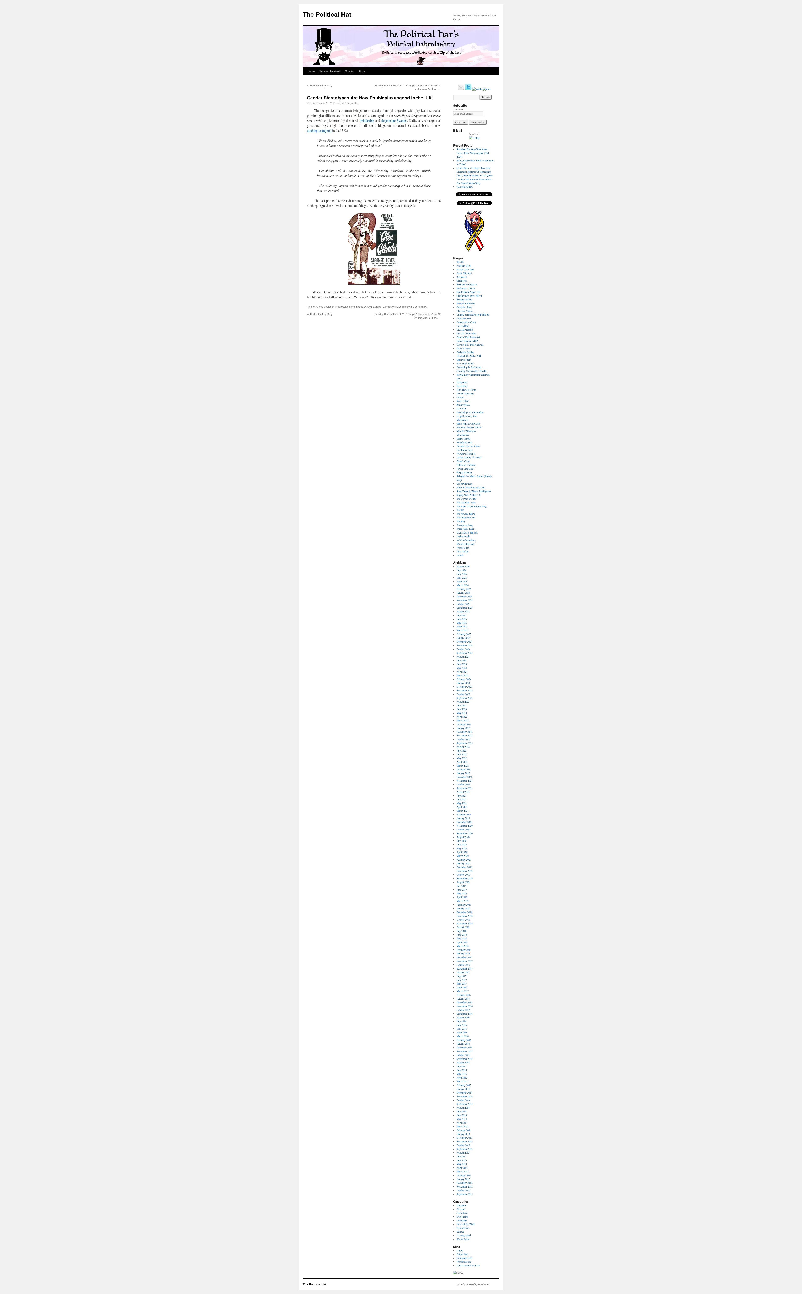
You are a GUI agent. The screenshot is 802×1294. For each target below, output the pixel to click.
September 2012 (465, 1194)
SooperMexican (464, 483)
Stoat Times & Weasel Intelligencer (474, 491)
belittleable (367, 120)
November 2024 (465, 645)
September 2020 (465, 833)
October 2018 (463, 919)
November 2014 (465, 1096)
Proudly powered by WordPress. (473, 1284)
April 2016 (462, 1032)
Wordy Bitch (463, 547)
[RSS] (487, 89)
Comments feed (464, 1258)
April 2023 (462, 716)
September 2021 (465, 788)
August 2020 (463, 837)
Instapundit (462, 382)
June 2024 (462, 664)
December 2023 (464, 686)
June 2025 (462, 619)
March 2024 (463, 675)
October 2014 (463, 1100)
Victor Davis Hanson (467, 532)
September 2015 (465, 1058)
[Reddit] (477, 89)
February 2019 (464, 904)
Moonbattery (463, 434)
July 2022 (461, 750)
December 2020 (464, 822)
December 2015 (464, 1047)
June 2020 (462, 844)
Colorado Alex (464, 318)
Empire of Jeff (464, 359)
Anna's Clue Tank (465, 269)
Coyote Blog (463, 325)
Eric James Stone (465, 363)
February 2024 (464, 679)
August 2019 (463, 882)
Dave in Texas (464, 348)
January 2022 (463, 773)
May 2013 (462, 1164)
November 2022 (465, 735)
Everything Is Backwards (469, 367)
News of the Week (330, 71)
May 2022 (462, 758)
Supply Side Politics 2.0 (468, 495)
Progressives (342, 306)
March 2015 (463, 1081)
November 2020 (465, 825)
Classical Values (465, 310)
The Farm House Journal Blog (472, 506)
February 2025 (464, 634)
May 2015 (462, 1073)
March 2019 (463, 900)
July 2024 (461, 660)
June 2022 (462, 754)
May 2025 (462, 622)
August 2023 (463, 701)
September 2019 (465, 878)
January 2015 (463, 1088)
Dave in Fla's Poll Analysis (470, 344)
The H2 (460, 510)
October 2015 (463, 1055)
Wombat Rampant (465, 543)
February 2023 (464, 724)
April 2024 (462, 671)
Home (311, 71)
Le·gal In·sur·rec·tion (467, 416)
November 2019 (465, 870)
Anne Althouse (464, 273)
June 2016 (462, 1025)
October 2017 (463, 964)
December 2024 (464, 641)
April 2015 (462, 1077)
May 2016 (462, 1028)
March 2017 (463, 991)
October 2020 (463, 829)
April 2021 (462, 807)
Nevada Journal (464, 442)
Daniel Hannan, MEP (467, 340)
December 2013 (464, 1137)
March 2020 (463, 855)
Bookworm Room (466, 303)
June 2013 (462, 1160)
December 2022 (464, 731)
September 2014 (465, 1103)
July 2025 (461, 615)
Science (460, 1231)
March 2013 (463, 1171)
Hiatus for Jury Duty (319, 85)
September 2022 (465, 743)
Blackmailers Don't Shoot (469, 295)
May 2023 (462, 713)
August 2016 (463, 1017)
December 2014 (464, 1092)
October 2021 (463, 784)
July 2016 (461, 1021)
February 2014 (464, 1130)
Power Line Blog (465, 468)
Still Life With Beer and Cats (471, 487)
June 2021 (462, 799)
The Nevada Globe (466, 513)
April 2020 (462, 852)
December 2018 (464, 912)
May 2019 (462, 893)
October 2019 (463, 874)
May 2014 (462, 1118)
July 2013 (461, 1156)
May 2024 (462, 667)
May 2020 (462, 848)
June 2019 (462, 889)
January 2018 (463, 953)
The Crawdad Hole (466, 502)
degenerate (388, 120)
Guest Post (462, 1212)
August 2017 (463, 972)
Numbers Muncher (466, 453)
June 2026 (462, 573)
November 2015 (465, 1051)
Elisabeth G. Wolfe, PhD (469, 355)
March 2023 (463, 720)
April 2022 (462, 761)
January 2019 (463, 908)
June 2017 (462, 979)
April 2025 (462, 626)
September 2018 (465, 923)
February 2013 (464, 1175)
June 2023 (462, 709)
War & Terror (463, 1239)
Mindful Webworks (466, 431)
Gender (387, 306)
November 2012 (465, 1186)
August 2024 (463, 656)
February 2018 (464, 949)
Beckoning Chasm (466, 288)
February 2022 (464, 769)
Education (461, 1205)
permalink (420, 306)
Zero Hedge (462, 551)
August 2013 (463, 1152)
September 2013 (465, 1149)
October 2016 (463, 1009)
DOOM (368, 306)
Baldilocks (462, 280)
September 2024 (465, 652)
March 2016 (463, 1036)
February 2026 (464, 589)
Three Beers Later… (467, 528)
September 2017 (465, 968)
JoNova (460, 397)
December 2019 (464, 867)
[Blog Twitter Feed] (468, 89)
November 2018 (465, 916)
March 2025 (463, 630)
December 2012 (464, 1182)
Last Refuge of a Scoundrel (470, 412)
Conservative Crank (466, 322)
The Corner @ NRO (467, 498)
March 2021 (463, 810)
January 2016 (463, 1043)
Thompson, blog (465, 525)
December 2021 (464, 776)
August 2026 (463, 566)
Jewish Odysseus (465, 393)
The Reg (461, 521)
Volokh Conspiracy (466, 540)
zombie (460, 555)
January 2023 (463, 728)
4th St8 (460, 262)
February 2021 (464, 814)
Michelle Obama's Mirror (469, 427)
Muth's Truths (463, 438)
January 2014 (463, 1134)
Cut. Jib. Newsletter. (467, 333)
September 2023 (465, 698)
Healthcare (462, 1220)
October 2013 (463, 1145)
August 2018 (463, 927)
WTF (394, 306)
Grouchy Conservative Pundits (472, 371)
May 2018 (462, 938)
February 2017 (464, 994)
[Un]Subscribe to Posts (468, 1265)
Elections (461, 1209)
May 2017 (462, 983)
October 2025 (463, 604)
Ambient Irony (464, 265)
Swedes (402, 120)
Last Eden (461, 408)
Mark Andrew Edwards (468, 423)
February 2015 (464, 1085)
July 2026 (461, 570)
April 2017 (462, 987)
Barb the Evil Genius (467, 284)
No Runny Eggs (465, 449)
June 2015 (462, 1070)
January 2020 (463, 863)
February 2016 (464, 1040)
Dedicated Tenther (465, 352)
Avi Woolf (462, 277)
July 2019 (461, 885)
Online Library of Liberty (469, 457)
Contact (349, 71)
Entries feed (462, 1254)
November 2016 (465, 1006)
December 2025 (464, 596)
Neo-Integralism (465, 186)
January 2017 (463, 998)
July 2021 (461, 795)
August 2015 (463, 1062)
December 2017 (464, 957)
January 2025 (463, 637)
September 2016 (465, 1013)
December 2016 (464, 1002)
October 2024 (463, 649)
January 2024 (463, 682)
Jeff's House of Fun (466, 389)
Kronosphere (463, 404)
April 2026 (462, 581)
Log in (460, 1250)
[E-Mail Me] (461, 89)
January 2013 (463, 1179)
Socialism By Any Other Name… (473, 149)
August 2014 (463, 1107)
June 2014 (462, 1115)
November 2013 (465, 1141)
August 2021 (463, 791)
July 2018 (461, 931)
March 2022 (463, 765)
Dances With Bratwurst (468, 337)
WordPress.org (464, 1261)
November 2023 (465, 690)
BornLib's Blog (464, 307)
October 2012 (463, 1190)
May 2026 (462, 577)
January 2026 (463, 592)
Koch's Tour (463, 401)
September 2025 (465, 607)
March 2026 (463, 585)
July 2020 (461, 840)
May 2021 (462, 803)
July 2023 (461, 705)
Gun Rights (462, 1216)
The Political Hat (327, 14)
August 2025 (463, 611)
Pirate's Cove (463, 461)
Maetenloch (462, 419)
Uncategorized (464, 1235)
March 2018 (463, 946)
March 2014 (463, 1126)
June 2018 (462, 934)
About (362, 71)
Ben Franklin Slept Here (469, 292)
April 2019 (462, 897)
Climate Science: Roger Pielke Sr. (473, 314)
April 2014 (462, 1122)
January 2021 (463, 818)
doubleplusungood (319, 130)
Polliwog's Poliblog (466, 464)
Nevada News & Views (468, 446)
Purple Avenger (464, 472)
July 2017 (461, 976)
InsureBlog (462, 386)
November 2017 (465, 961)
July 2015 (461, 1066)
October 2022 (463, 739)
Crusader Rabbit (465, 329)
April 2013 (462, 1167)
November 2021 (465, 780)
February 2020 (464, 859)
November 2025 (465, 600)
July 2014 (461, 1111)
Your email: (459, 109)
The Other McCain (466, 517)
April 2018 (462, 942)
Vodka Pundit (463, 536)
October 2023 (463, 694)
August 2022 (463, 746)
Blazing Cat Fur (464, 299)
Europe (377, 306)
